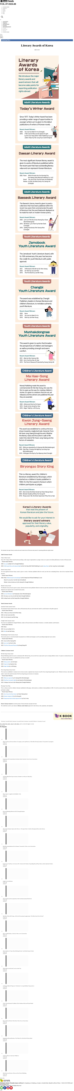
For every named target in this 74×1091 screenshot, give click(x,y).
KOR (4, 11)
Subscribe (2, 1078)
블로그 (30, 724)
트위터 (26, 724)
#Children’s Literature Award (38, 721)
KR (4, 13)
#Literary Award (5, 721)
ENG (4, 9)
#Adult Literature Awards (14, 721)
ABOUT (5, 8)
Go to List (2, 725)
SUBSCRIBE (6, 7)
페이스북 (22, 724)
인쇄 (33, 724)
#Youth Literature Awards (26, 721)
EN (3, 12)
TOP (1, 1090)
